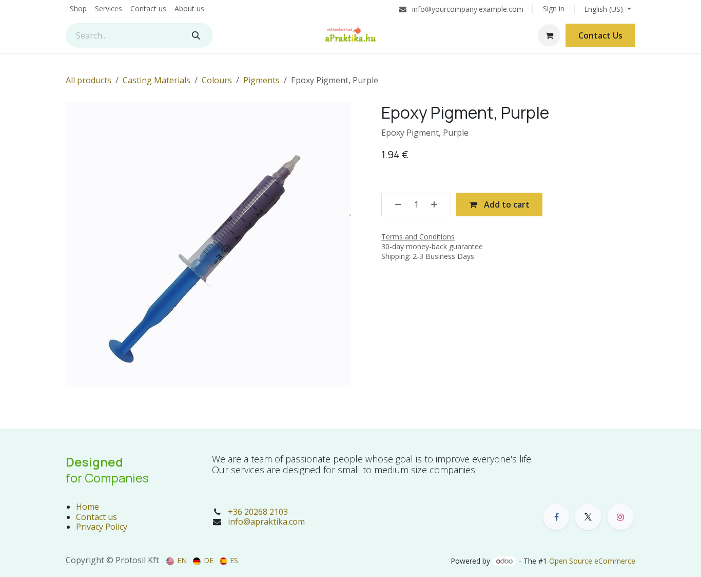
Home (87, 506)
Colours (217, 80)
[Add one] (438, 204)
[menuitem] (78, 9)
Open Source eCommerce (592, 561)
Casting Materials (156, 80)
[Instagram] (620, 517)
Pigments (261, 80)
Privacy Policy (101, 526)
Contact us (96, 517)
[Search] (196, 35)
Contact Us (600, 35)
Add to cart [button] (506, 204)
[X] (588, 517)
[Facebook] (556, 517)
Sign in (553, 8)
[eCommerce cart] (549, 35)
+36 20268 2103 (258, 511)
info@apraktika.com (266, 521)
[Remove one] (394, 204)
